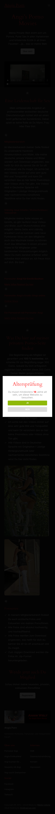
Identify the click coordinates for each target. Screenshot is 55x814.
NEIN (27, 409)
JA (27, 403)
